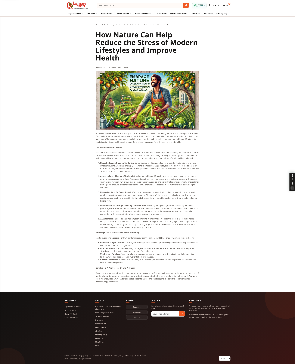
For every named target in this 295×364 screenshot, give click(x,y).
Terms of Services (102, 316)
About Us (74, 356)
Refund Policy (100, 327)
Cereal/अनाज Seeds (72, 317)
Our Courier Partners (96, 356)
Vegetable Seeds (74, 13)
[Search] (186, 5)
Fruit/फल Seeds (70, 310)
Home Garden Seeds (143, 13)
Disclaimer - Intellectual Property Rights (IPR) (108, 307)
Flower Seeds (106, 13)
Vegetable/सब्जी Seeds (73, 306)
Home (98, 25)
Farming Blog (221, 13)
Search (67, 356)
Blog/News (99, 342)
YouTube (136, 317)
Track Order (208, 13)
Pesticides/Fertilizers (178, 13)
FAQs (97, 345)
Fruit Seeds (91, 13)
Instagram (137, 312)
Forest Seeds (161, 13)
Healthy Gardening (108, 25)
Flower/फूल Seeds (71, 314)
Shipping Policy (101, 335)
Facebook (136, 307)
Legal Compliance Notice (104, 313)
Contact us (99, 338)
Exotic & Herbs (123, 13)
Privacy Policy (100, 324)
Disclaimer (99, 320)
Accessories (195, 13)
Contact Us (108, 356)
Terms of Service (140, 356)
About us (98, 331)
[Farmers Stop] (79, 5)
